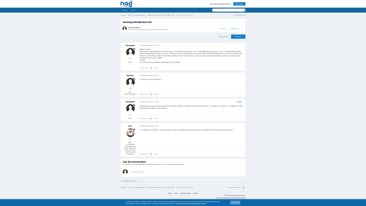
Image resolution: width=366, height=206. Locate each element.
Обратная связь (185, 193)
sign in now (164, 164)
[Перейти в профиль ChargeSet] (124, 29)
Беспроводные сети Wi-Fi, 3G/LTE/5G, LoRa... (154, 29)
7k (131, 92)
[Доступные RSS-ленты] (243, 187)
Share (224, 28)
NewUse (130, 75)
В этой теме (235, 10)
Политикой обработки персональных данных (191, 203)
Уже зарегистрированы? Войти (220, 4)
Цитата (156, 68)
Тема (176, 193)
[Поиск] (243, 10)
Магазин (125, 10)
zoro (130, 126)
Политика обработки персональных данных (230, 198)
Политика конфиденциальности (234, 195)
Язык (169, 193)
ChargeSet (136, 27)
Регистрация (239, 4)
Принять (235, 202)
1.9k (131, 62)
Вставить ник (144, 68)
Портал (133, 10)
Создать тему (223, 36)
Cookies (195, 193)
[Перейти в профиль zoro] (130, 132)
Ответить (238, 36)
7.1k (131, 142)
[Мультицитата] (151, 68)
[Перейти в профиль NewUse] (130, 82)
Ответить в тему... (139, 172)
